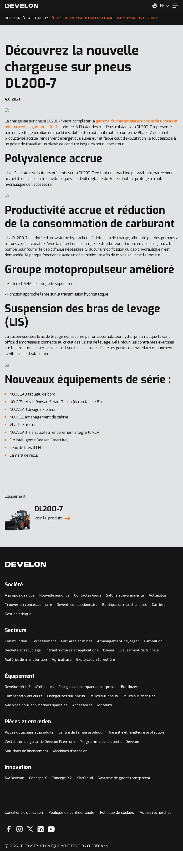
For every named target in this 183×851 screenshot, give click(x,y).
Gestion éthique (18, 614)
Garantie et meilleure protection (136, 732)
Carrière (158, 604)
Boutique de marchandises (124, 604)
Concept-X (38, 778)
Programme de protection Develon (109, 741)
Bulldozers (130, 686)
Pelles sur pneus (104, 696)
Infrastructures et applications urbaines (80, 650)
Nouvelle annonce (54, 595)
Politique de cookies (117, 812)
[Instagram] (19, 829)
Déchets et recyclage (23, 650)
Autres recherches (156, 812)
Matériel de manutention (26, 659)
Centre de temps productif (81, 732)
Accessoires (82, 705)
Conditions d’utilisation (24, 812)
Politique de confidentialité (71, 812)
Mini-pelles (44, 686)
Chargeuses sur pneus (66, 696)
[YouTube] (51, 829)
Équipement (20, 675)
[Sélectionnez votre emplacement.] (154, 5)
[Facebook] (9, 829)
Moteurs (104, 705)
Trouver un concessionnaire (28, 604)
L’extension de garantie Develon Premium (40, 741)
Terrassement (44, 641)
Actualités (157, 595)
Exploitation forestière (95, 659)
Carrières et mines (76, 641)
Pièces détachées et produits (29, 732)
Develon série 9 (17, 686)
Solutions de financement (26, 751)
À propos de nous (20, 595)
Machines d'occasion (70, 751)
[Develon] (21, 6)
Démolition (153, 641)
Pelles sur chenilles (138, 696)
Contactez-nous (87, 595)
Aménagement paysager (118, 641)
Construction (16, 641)
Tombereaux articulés (23, 696)
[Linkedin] (40, 829)
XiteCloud (84, 778)
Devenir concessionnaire (77, 604)
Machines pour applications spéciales (36, 705)
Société (14, 584)
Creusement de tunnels (139, 650)
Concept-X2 (62, 778)
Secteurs (15, 630)
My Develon (14, 778)
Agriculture (61, 659)
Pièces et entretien (28, 721)
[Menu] (175, 6)
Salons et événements (125, 595)
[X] (30, 829)
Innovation (18, 767)
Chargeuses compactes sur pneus (87, 686)
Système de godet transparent (124, 778)
